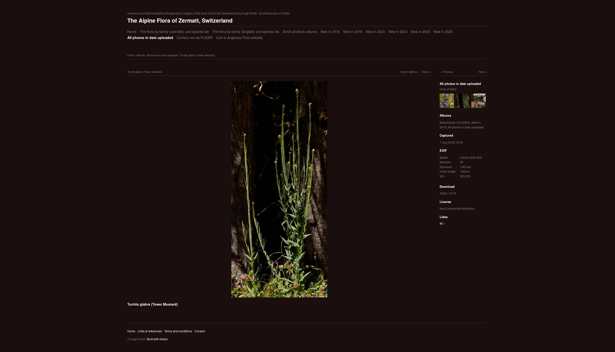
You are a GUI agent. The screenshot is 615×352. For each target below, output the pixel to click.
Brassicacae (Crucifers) (455, 122)
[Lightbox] (279, 298)
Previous (448, 72)
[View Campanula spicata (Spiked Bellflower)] (447, 106)
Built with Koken (157, 339)
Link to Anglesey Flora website (239, 37)
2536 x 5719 (448, 193)
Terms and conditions (178, 331)
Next (481, 72)
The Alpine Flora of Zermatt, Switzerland (180, 20)
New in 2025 (420, 31)
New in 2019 (352, 31)
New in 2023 (375, 31)
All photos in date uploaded (150, 37)
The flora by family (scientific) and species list (174, 31)
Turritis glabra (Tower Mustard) (197, 55)
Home (131, 31)
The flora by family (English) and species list (245, 31)
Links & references (150, 331)
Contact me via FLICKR (195, 37)
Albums (140, 55)
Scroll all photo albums (300, 31)
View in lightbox (409, 72)
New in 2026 (443, 31)
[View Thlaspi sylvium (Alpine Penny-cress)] (478, 106)
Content (200, 331)
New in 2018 (330, 31)
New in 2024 (397, 31)
